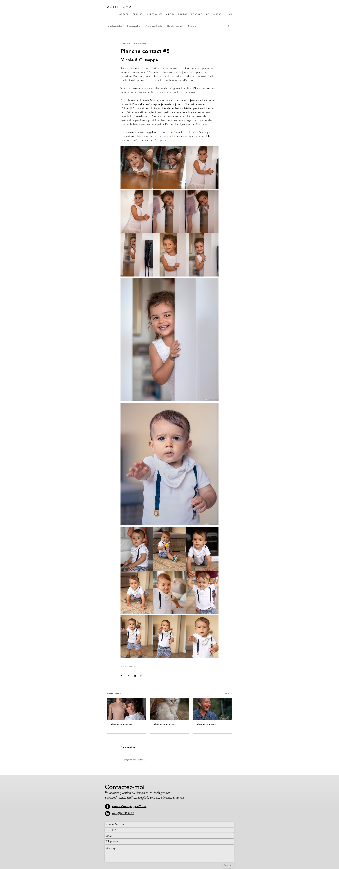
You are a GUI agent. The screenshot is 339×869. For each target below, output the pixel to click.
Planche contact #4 (164, 724)
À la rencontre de (154, 26)
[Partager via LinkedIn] (134, 675)
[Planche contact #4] (169, 709)
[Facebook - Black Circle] (107, 806)
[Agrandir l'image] (137, 167)
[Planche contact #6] (126, 709)
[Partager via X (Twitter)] (128, 675)
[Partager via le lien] (141, 675)
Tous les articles (114, 26)
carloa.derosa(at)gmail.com (129, 806)
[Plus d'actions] (216, 43)
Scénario (192, 26)
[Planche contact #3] (212, 709)
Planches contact (175, 26)
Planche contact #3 (207, 724)
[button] (228, 26)
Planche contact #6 (121, 724)
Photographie (133, 26)
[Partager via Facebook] (122, 675)
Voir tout (228, 693)
